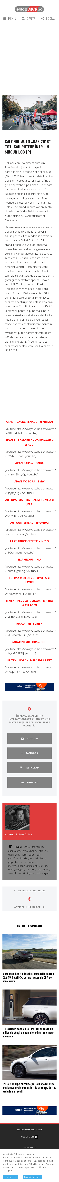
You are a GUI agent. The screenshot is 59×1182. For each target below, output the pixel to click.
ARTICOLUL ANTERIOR (31, 890)
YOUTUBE (32, 738)
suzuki (21, 873)
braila (33, 850)
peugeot (19, 869)
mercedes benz (16, 865)
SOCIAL (51, 18)
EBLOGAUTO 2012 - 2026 (29, 1129)
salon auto (42, 869)
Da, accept (10, 1177)
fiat (18, 854)
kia (16, 862)
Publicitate (29, 1147)
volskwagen (43, 873)
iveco (43, 858)
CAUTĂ (31, 18)
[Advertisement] (29, 57)
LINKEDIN (32, 782)
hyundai (34, 858)
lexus (23, 862)
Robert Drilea (24, 834)
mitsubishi (32, 865)
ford (24, 854)
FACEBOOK (32, 753)
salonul (12, 873)
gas (39, 854)
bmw (25, 850)
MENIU (12, 18)
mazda (32, 862)
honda (23, 858)
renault (30, 869)
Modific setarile (32, 1177)
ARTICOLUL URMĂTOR (28, 907)
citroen (42, 850)
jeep (10, 862)
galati (32, 854)
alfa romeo (37, 846)
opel (10, 869)
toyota (30, 873)
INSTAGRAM (32, 767)
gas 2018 (13, 858)
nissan (43, 865)
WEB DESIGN (27, 1137)
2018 (26, 846)
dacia (11, 854)
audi (10, 850)
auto (17, 850)
